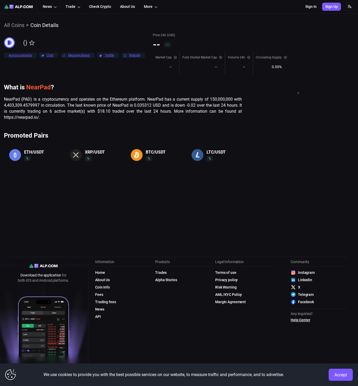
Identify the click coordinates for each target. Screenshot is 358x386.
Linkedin (305, 280)
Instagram (306, 272)
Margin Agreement (230, 302)
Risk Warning (226, 287)
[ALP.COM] (18, 6)
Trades (161, 272)
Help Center (300, 320)
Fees (99, 294)
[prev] (5, 162)
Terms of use (225, 272)
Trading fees (105, 302)
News (99, 309)
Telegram (306, 294)
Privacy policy (226, 280)
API (98, 316)
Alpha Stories (166, 280)
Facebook (306, 302)
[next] (241, 162)
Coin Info (102, 287)
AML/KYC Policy (228, 294)
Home (100, 272)
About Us (102, 280)
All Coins (14, 25)
